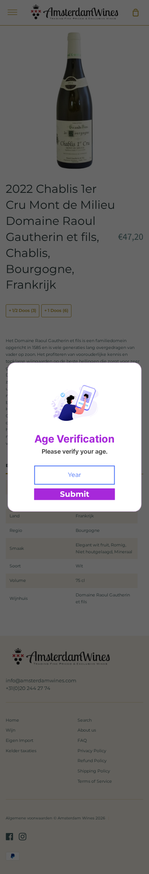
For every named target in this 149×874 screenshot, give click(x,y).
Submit (74, 494)
